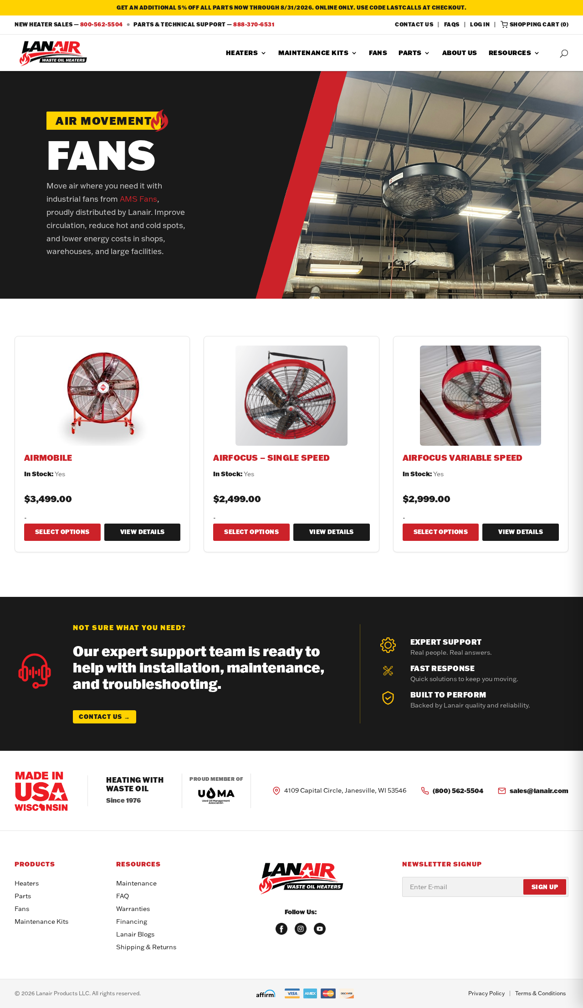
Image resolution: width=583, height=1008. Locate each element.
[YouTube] (320, 929)
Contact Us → (104, 716)
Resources (510, 53)
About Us (459, 53)
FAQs (452, 24)
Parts (410, 53)
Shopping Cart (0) (539, 24)
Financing (131, 921)
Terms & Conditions (540, 993)
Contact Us (414, 24)
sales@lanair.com (539, 790)
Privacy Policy (486, 993)
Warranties (133, 909)
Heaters (242, 53)
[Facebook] (281, 929)
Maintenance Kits (313, 53)
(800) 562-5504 (458, 790)
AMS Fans (138, 199)
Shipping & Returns (146, 947)
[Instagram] (301, 929)
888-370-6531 (253, 24)
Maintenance (136, 883)
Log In (480, 24)
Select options (62, 531)
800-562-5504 (101, 24)
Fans (378, 53)
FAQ (122, 896)
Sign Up (545, 887)
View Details (142, 531)
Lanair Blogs (135, 934)
